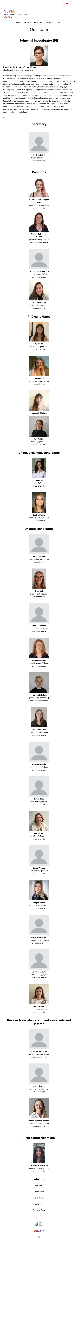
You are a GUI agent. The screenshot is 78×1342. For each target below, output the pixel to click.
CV (4, 118)
